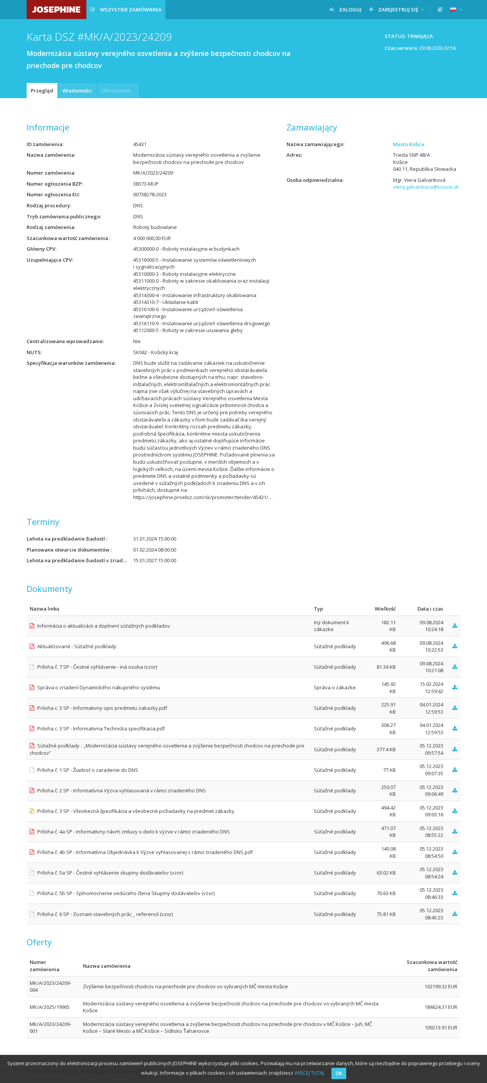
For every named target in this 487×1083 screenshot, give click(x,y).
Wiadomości (77, 90)
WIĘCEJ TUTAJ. (309, 1072)
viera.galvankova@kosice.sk (426, 186)
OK (339, 1073)
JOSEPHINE (56, 9)
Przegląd (42, 90)
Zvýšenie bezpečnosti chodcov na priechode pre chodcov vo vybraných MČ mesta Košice (185, 986)
